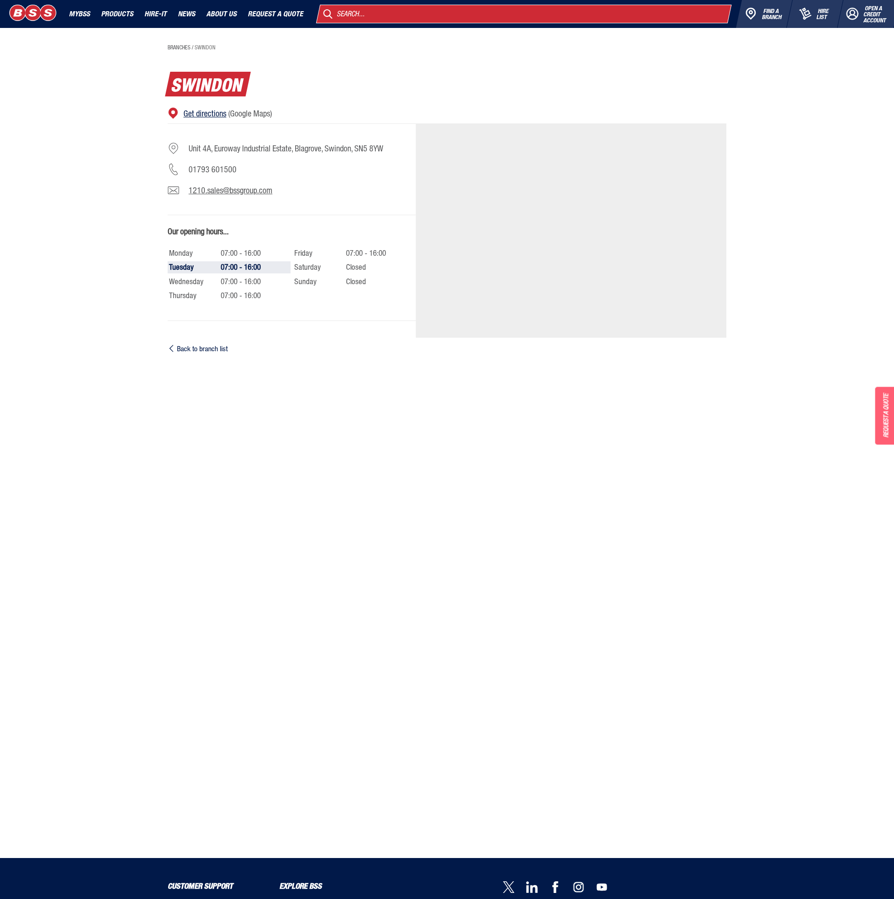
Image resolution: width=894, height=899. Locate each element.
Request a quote (275, 13)
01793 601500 (213, 169)
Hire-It (155, 13)
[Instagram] (584, 888)
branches (179, 47)
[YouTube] (607, 888)
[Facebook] (561, 888)
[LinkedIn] (537, 888)
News (186, 13)
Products (117, 13)
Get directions (204, 113)
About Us (221, 13)
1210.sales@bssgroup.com (230, 190)
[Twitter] (514, 888)
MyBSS (79, 13)
